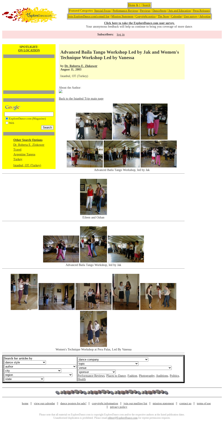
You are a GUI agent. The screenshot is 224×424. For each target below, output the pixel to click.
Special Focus (102, 10)
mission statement (163, 403)
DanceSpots (159, 10)
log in (121, 34)
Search (146, 5)
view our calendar (44, 403)
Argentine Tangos (24, 154)
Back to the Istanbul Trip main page (81, 98)
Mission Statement (122, 16)
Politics (174, 375)
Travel (17, 149)
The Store (163, 16)
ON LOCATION (29, 50)
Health (82, 379)
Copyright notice (145, 16)
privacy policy (118, 406)
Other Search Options (27, 140)
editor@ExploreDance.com (123, 417)
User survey (191, 16)
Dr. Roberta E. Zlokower (28, 144)
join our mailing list (135, 403)
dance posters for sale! (73, 403)
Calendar (176, 16)
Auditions (162, 375)
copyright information (105, 403)
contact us (185, 403)
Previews (145, 10)
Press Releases (201, 10)
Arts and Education (179, 10)
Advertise (205, 16)
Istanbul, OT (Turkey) (27, 165)
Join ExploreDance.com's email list (88, 16)
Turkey (17, 159)
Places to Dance (116, 375)
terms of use (204, 403)
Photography (146, 375)
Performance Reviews (125, 10)
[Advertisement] (28, 66)
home (25, 403)
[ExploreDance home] (29, 21)
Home (131, 5)
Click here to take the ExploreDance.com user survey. (139, 23)
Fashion (132, 375)
